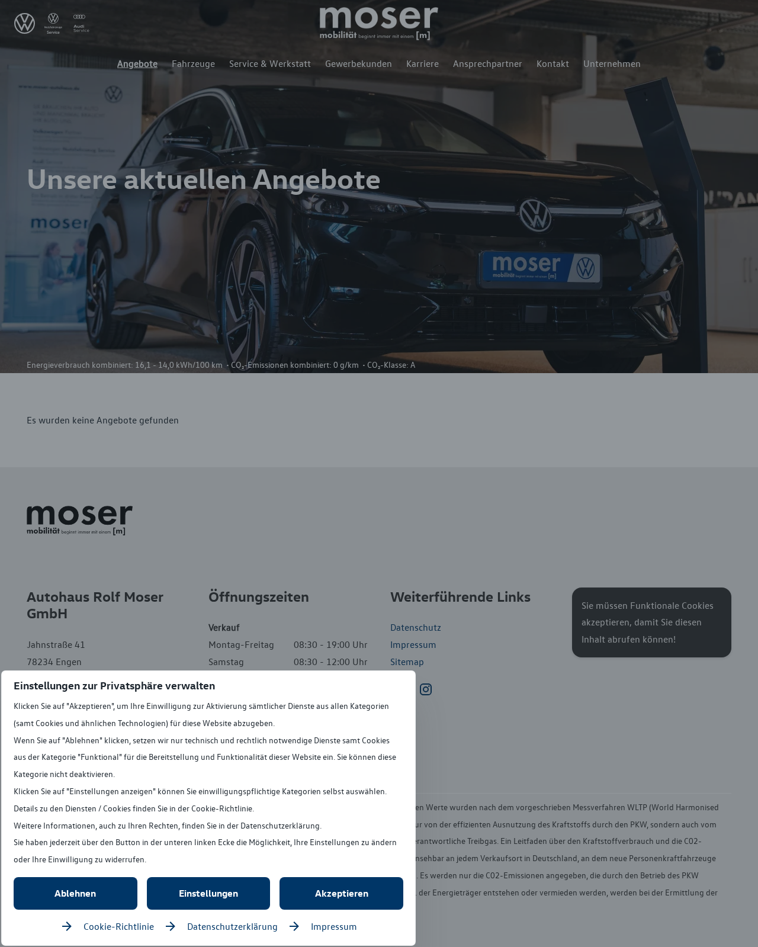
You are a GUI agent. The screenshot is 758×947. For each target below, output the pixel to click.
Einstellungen (208, 893)
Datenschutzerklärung (232, 926)
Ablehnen (75, 893)
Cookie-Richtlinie (118, 926)
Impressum (334, 926)
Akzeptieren (341, 893)
